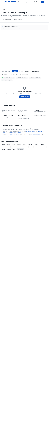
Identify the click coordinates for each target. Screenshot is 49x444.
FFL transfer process (30, 131)
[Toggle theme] (31, 2)
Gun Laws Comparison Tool (36, 134)
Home (4, 7)
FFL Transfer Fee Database (13, 134)
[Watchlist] (37, 2)
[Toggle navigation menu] (2, 2)
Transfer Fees (14, 74)
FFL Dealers (9, 7)
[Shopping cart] (39, 2)
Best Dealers (6, 74)
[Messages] (34, 2)
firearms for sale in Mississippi (16, 132)
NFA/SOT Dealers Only (25, 71)
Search (15, 71)
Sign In (46, 1)
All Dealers (5, 9)
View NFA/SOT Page (35, 71)
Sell (42, 1)
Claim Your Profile (25, 74)
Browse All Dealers (24, 96)
